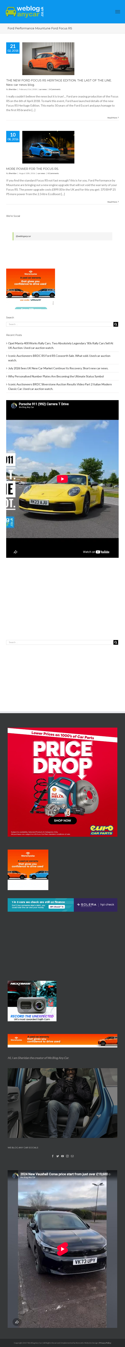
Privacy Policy (105, 1343)
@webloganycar (23, 236)
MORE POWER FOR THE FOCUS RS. (32, 169)
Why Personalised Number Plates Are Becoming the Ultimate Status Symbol (56, 376)
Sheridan (13, 89)
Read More (112, 117)
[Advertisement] (62, 605)
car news (43, 89)
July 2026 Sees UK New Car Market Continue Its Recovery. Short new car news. (58, 368)
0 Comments (55, 89)
